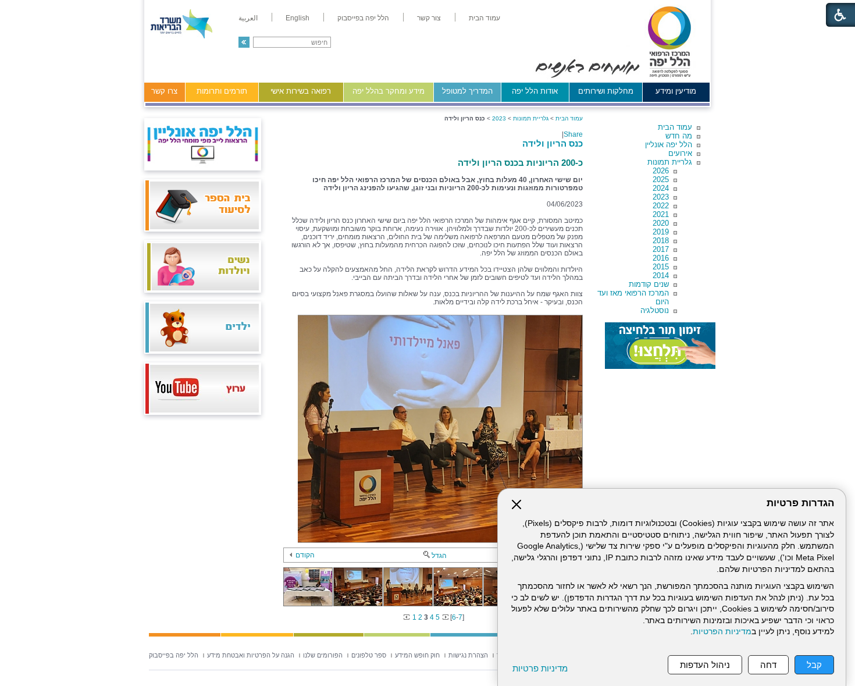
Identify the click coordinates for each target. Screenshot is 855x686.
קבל (814, 665)
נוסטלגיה (654, 310)
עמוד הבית (675, 127)
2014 (661, 275)
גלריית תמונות (669, 162)
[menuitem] (484, 18)
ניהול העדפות (705, 665)
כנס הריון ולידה (552, 143)
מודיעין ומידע (676, 91)
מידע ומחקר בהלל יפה (388, 91)
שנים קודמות (649, 284)
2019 (661, 232)
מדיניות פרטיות (540, 668)
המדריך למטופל (467, 91)
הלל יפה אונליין (668, 144)
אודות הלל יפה (535, 91)
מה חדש (678, 135)
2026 (661, 170)
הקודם (305, 555)
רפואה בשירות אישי (300, 91)
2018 (661, 240)
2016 (661, 258)
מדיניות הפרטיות (722, 631)
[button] (244, 42)
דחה (768, 665)
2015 (661, 266)
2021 (661, 214)
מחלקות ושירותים (605, 91)
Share (573, 134)
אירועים (680, 153)
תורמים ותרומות (222, 91)
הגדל (439, 556)
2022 (661, 205)
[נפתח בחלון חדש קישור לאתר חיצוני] (660, 345)
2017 (661, 249)
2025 (661, 179)
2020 (661, 223)
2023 (661, 197)
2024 (661, 188)
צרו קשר (164, 91)
